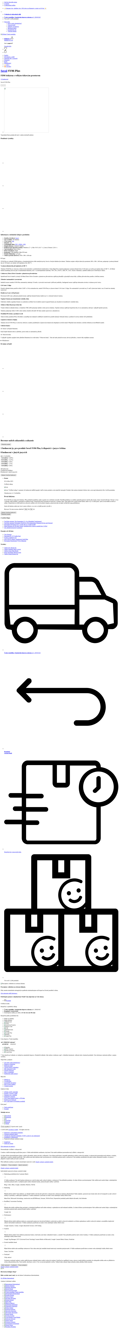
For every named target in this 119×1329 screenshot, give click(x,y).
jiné (13, 241)
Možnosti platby (12, 28)
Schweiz (13, 1319)
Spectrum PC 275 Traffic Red (12, 536)
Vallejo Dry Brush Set (10, 548)
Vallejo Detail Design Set (11, 554)
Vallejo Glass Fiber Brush (11, 551)
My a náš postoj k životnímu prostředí (14, 1101)
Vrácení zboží (11, 25)
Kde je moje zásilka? (10, 1084)
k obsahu (6, 3)
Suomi (11, 1314)
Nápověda (7, 22)
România (13, 1327)
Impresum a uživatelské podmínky (13, 1132)
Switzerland (15, 1323)
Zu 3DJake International (7, 1278)
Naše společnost (8, 1107)
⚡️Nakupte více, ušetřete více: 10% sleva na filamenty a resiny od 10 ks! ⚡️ (25, 8)
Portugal (13, 1309)
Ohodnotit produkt (5, 444)
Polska (11, 1308)
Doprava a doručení (9, 1064)
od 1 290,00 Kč (22, 17)
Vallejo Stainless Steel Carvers (12, 549)
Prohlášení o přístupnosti (11, 1137)
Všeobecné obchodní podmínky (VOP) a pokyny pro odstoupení (22, 1136)
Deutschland (16, 1293)
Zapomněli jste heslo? (10, 1083)
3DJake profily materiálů (11, 1092)
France (11, 1297)
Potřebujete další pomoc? (11, 1073)
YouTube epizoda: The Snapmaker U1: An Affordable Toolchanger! (23, 521)
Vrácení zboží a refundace (11, 1067)
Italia (10, 1301)
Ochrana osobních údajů (11, 1134)
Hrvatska (13, 1298)
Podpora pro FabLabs (10, 1100)
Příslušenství (5, 340)
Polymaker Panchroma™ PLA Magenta (15, 541)
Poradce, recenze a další (10, 1093)
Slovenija (13, 1311)
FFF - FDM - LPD (20, 244)
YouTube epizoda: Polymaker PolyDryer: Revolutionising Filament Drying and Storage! (28, 523)
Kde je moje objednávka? (15, 23)
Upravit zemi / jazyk (16, 1126)
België (11, 1289)
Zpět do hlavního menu (10, 2)
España (12, 1295)
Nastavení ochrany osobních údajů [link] (13, 1139)
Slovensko (14, 1312)
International (16, 1284)
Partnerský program (9, 1096)
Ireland (12, 1300)
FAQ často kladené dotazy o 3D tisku (14, 1098)
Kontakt (6, 1109)
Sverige (12, 1315)
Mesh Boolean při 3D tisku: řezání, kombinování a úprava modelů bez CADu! (25, 526)
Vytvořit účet (7, 46)
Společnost (7, 1142)
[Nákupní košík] (61, 51)
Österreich (14, 1306)
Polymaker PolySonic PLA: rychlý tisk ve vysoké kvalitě (20, 524)
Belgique (13, 1287)
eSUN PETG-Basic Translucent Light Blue (16, 539)
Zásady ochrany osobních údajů (44, 1162)
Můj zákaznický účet (10, 1069)
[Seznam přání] (5, 49)
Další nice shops (8, 1143)
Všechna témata (12, 31)
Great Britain (16, 1317)
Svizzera (13, 1322)
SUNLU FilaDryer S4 (10, 537)
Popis (3, 258)
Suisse (11, 1320)
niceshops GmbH (13, 1129)
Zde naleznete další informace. (9, 993)
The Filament (7, 534)
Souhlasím (4, 1165)
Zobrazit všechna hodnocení (8, 475)
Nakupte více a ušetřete (10, 1095)
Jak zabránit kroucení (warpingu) (13, 527)
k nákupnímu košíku (9, 5)
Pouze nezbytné (13, 1165)
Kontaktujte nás (12, 29)
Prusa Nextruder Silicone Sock (12, 552)
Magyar (12, 1303)
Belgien (12, 1286)
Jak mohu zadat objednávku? (12, 1062)
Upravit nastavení (22, 1165)
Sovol (4, 70)
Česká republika (19, 1292)
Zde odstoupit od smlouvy (8, 1146)
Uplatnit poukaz (8, 1086)
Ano (26, 509)
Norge (11, 1325)
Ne (31, 509)
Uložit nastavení (5, 1265)
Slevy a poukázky (9, 1072)
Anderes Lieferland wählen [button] (8, 1281)
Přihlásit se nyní (8, 40)
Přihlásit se (7, 1079)
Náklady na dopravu (13, 26)
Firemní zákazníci (9, 1070)
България (14, 1290)
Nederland (14, 1304)
